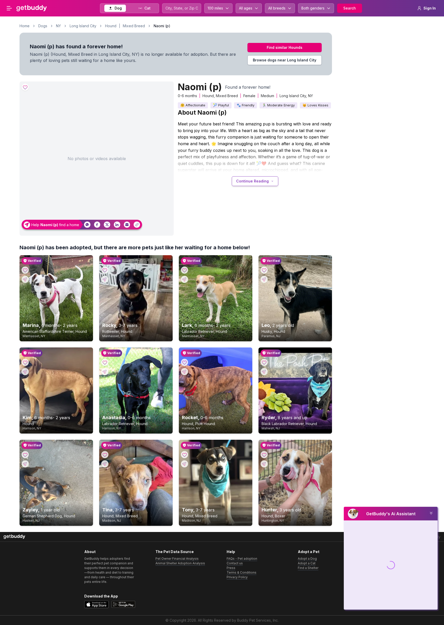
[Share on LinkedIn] (117, 225)
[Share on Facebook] (97, 225)
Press (231, 568)
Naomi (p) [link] (162, 26)
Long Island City (83, 26)
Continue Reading (252, 181)
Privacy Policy (237, 577)
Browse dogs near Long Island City (284, 60)
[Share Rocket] (184, 371)
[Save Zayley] (25, 454)
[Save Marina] (25, 270)
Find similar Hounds (284, 47)
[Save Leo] (264, 270)
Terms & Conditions (241, 572)
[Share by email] (127, 225)
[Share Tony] (184, 463)
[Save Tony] (184, 454)
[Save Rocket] (184, 362)
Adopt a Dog (307, 558)
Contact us (235, 563)
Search (349, 8)
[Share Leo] (264, 279)
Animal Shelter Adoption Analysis (180, 563)
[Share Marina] (25, 279)
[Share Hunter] (264, 463)
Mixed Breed (134, 26)
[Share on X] (107, 225)
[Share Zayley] (25, 463)
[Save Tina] (104, 454)
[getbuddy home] (14, 537)
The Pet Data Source (174, 551)
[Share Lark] (184, 279)
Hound (110, 26)
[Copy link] (137, 225)
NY (58, 26)
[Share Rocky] (104, 279)
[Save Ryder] (264, 362)
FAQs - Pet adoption (242, 558)
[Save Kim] (25, 362)
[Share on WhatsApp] (87, 225)
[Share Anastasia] (104, 371)
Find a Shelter (308, 568)
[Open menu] (9, 8)
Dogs (42, 26)
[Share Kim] (25, 371)
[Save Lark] (184, 270)
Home (25, 26)
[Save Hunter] (264, 454)
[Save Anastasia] (104, 362)
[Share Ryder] (264, 371)
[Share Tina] (104, 463)
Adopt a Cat (307, 563)
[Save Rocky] (104, 270)
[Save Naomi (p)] (25, 87)
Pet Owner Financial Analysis (177, 558)
